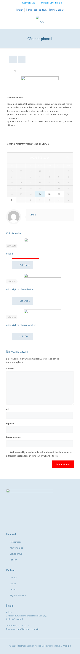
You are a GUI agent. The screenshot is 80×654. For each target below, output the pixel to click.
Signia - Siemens (18, 595)
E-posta (10, 423)
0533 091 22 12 (28, 3)
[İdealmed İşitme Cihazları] (40, 21)
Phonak (13, 577)
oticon (9, 253)
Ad (8, 409)
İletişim (19, 10)
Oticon (13, 589)
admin (32, 215)
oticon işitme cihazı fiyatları (20, 289)
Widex (13, 583)
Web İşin (67, 646)
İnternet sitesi (13, 437)
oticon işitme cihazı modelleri (21, 325)
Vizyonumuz (16, 554)
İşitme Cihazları (56, 10)
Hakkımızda (15, 542)
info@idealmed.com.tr (51, 3)
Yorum (10, 369)
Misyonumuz (16, 548)
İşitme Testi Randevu (36, 10)
